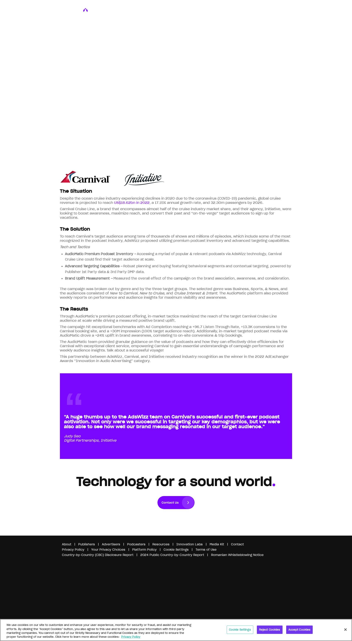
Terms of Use (206, 549)
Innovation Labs (189, 544)
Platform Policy (144, 549)
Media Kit (217, 544)
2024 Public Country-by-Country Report (172, 555)
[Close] (345, 629)
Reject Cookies (269, 629)
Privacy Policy (73, 549)
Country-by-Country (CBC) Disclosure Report (97, 555)
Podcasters (136, 544)
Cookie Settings (240, 629)
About (66, 544)
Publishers (86, 544)
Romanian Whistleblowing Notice (237, 555)
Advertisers (111, 544)
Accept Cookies (299, 629)
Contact (237, 544)
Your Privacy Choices (108, 549)
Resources (160, 544)
